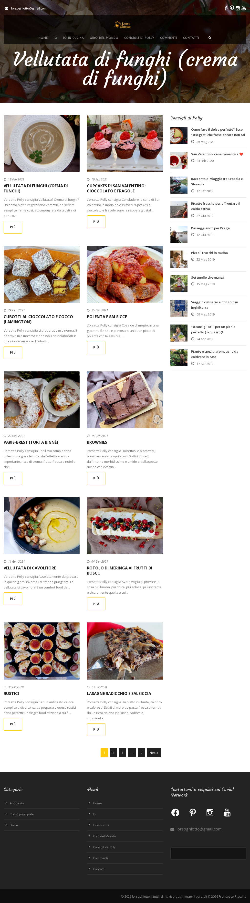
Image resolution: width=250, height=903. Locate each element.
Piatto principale (22, 814)
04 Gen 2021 (99, 561)
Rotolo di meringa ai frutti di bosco (119, 570)
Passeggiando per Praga (210, 228)
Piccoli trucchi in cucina (209, 253)
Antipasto (17, 803)
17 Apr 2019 (205, 363)
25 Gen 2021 (99, 310)
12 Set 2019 (205, 191)
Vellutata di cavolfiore (30, 568)
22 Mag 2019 (206, 259)
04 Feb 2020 (205, 160)
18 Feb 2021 (16, 179)
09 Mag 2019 (206, 314)
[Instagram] (210, 812)
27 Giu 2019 (205, 215)
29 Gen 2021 (16, 310)
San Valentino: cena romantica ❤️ (217, 154)
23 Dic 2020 (99, 687)
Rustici (11, 693)
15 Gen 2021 (99, 436)
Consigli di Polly (139, 38)
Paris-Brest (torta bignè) (31, 442)
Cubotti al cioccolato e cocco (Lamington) (38, 319)
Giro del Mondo (104, 38)
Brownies (97, 442)
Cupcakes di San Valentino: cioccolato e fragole (116, 188)
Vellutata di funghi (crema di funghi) (36, 188)
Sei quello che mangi (207, 277)
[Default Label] (192, 812)
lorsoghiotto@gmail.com (198, 829)
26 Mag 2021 (206, 141)
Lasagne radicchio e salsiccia (119, 693)
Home (43, 38)
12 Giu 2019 (205, 234)
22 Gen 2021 (16, 436)
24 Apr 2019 (205, 339)
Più (13, 227)
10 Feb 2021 (99, 179)
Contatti (191, 38)
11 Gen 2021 (16, 561)
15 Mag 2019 (206, 284)
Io (55, 38)
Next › (154, 752)
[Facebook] (175, 812)
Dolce (14, 825)
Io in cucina (73, 38)
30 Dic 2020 (16, 687)
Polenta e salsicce (107, 316)
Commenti (168, 38)
